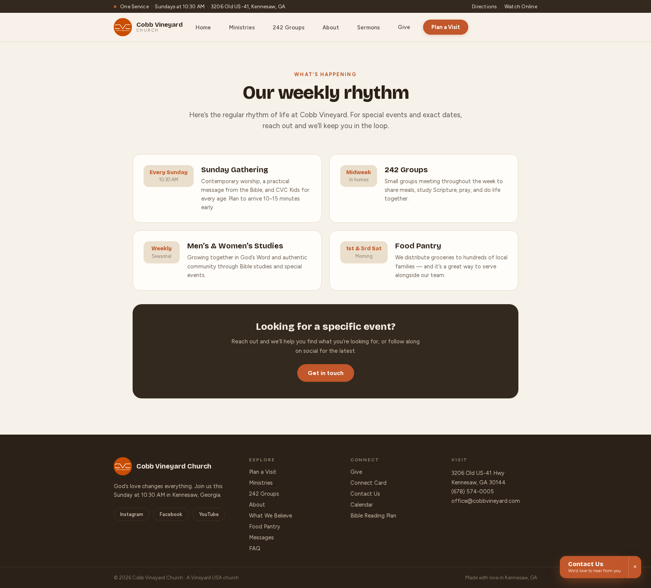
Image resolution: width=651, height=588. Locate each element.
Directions (484, 6)
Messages (261, 537)
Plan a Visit (445, 27)
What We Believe (270, 515)
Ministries (261, 482)
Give (404, 27)
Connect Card (368, 482)
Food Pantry (264, 526)
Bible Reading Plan (373, 515)
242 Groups (264, 493)
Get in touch (326, 373)
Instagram (131, 514)
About (257, 504)
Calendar (361, 504)
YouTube (209, 514)
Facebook (171, 514)
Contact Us (365, 493)
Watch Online (520, 6)
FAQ (254, 548)
